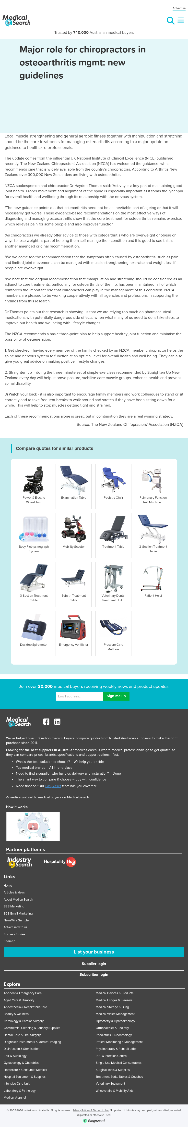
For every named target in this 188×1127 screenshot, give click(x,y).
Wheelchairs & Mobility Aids (114, 1091)
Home (8, 886)
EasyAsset (53, 786)
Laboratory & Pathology (19, 1091)
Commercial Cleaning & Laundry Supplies (32, 1028)
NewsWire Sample (16, 920)
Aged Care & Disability (19, 1000)
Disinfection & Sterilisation (21, 1049)
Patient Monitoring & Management (119, 1042)
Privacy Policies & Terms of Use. (91, 1110)
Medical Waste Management (115, 1014)
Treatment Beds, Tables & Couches (119, 1077)
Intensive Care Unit (17, 1084)
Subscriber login (94, 974)
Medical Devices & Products (114, 993)
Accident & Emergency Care (23, 993)
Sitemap (9, 941)
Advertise (179, 8)
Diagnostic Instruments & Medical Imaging (32, 1042)
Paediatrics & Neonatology (114, 1035)
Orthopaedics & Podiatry (112, 1028)
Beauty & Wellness (16, 1014)
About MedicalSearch (18, 900)
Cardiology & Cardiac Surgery (24, 1021)
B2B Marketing (14, 906)
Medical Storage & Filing (112, 1007)
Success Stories (14, 934)
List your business (94, 952)
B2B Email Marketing (18, 914)
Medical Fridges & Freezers (114, 1000)
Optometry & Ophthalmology (115, 1021)
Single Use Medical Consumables (118, 1063)
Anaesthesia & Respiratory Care (25, 1007)
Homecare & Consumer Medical (25, 1070)
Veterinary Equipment (110, 1084)
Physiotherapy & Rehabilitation (116, 1049)
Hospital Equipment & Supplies (25, 1077)
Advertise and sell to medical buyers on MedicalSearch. (48, 797)
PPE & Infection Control (111, 1056)
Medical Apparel (15, 1098)
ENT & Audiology (15, 1056)
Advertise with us (15, 927)
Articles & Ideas (14, 892)
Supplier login (94, 963)
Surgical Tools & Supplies (113, 1070)
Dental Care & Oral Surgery (22, 1035)
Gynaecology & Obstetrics (21, 1063)
